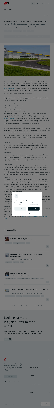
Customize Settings (27, 213)
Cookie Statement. (34, 204)
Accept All (34, 209)
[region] (27, 204)
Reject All (20, 209)
